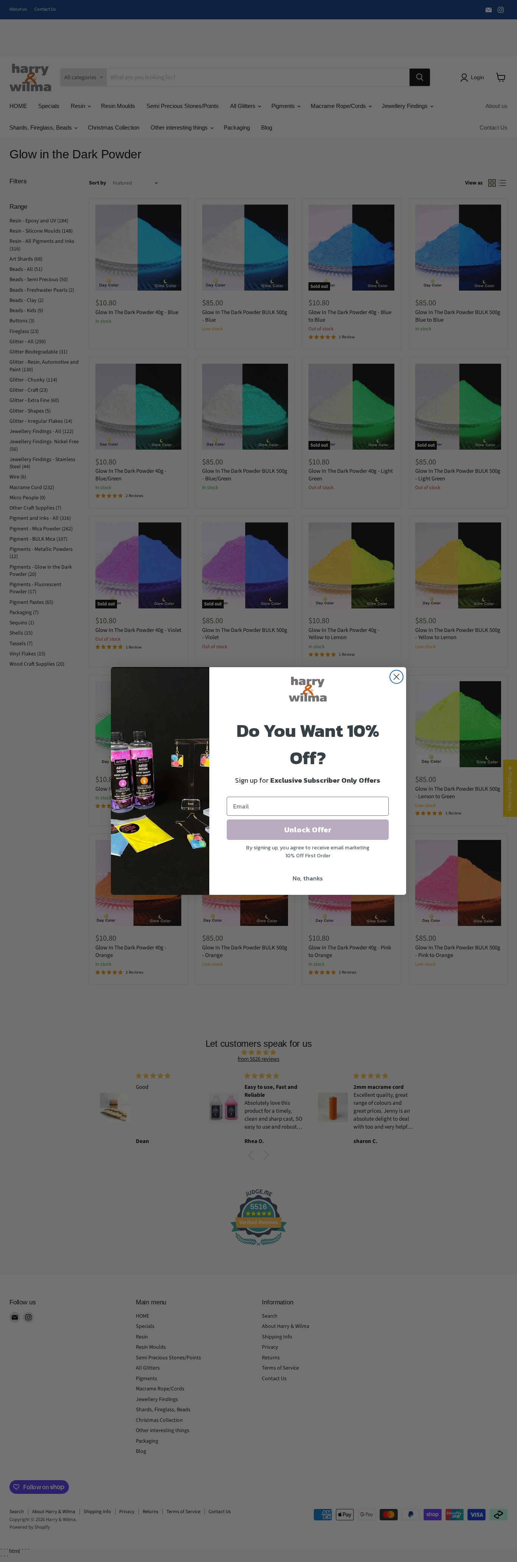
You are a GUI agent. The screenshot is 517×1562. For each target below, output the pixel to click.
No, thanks (308, 878)
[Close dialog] (396, 676)
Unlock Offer (308, 829)
